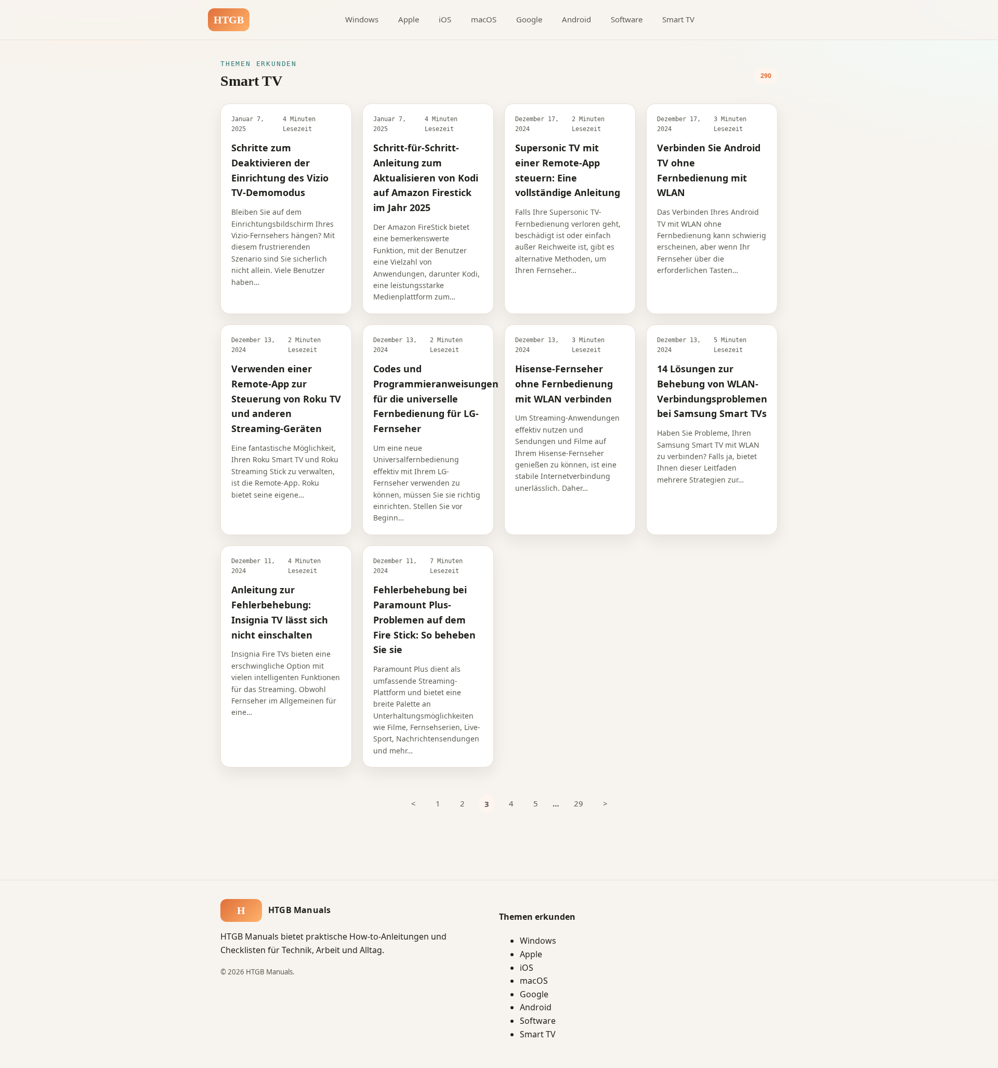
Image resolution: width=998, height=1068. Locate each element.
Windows (361, 19)
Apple (408, 19)
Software (626, 19)
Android (576, 19)
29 (578, 803)
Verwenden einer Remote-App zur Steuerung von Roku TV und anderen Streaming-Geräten (286, 398)
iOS (445, 19)
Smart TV (678, 19)
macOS (483, 19)
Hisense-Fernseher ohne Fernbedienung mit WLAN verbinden (564, 383)
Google (529, 19)
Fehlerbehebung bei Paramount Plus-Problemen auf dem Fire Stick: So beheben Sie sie (424, 619)
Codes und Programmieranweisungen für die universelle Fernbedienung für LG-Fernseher (435, 398)
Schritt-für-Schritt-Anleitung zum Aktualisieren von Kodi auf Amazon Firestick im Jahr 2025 (425, 177)
